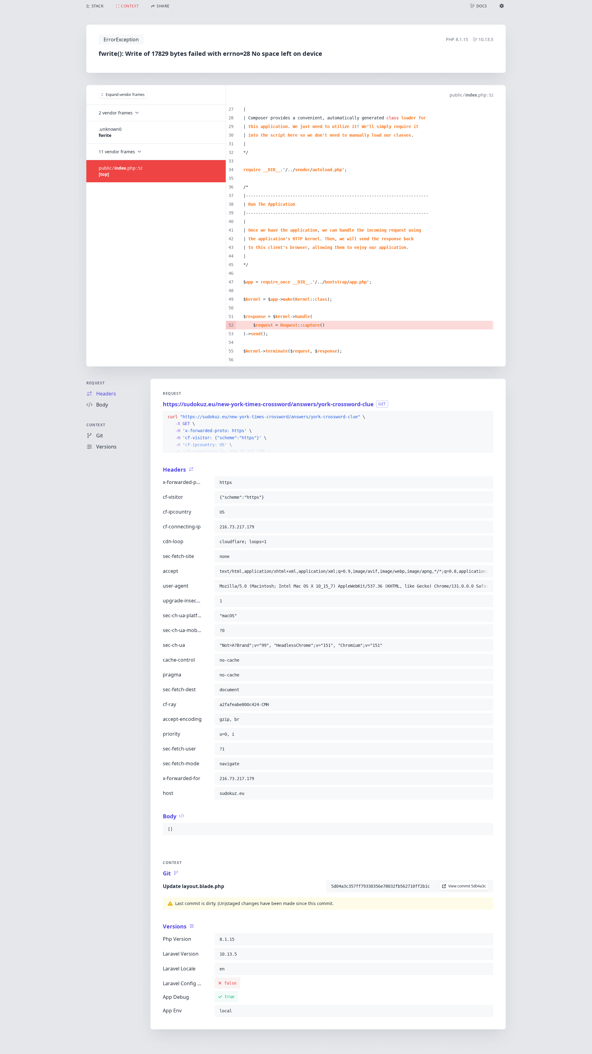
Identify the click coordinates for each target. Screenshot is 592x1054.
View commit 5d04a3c (467, 886)
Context (95, 425)
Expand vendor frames (125, 94)
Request (95, 383)
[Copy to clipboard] (486, 417)
